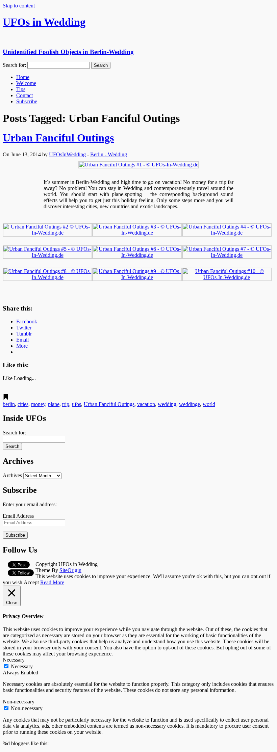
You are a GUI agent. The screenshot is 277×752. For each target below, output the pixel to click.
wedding (167, 404)
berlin (9, 404)
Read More (52, 582)
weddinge (189, 404)
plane (53, 404)
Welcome (26, 83)
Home (22, 77)
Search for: (14, 65)
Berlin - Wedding (108, 154)
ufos (76, 404)
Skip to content (19, 5)
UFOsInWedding (67, 154)
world (209, 404)
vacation (146, 404)
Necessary (22, 666)
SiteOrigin (70, 570)
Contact (24, 95)
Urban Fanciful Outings (58, 138)
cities (23, 404)
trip (65, 404)
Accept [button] (31, 582)
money (38, 404)
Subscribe (26, 101)
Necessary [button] (14, 660)
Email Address (18, 516)
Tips (20, 89)
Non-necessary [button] (18, 701)
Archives (12, 475)
